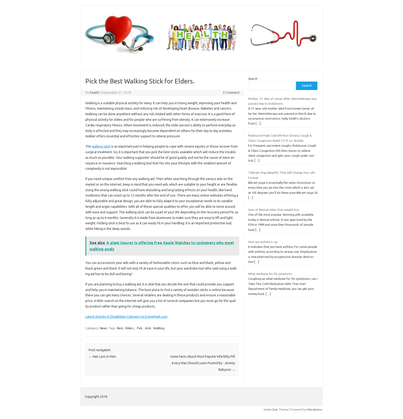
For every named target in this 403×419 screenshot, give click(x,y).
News (103, 328)
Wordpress (314, 409)
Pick (139, 328)
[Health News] (201, 56)
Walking (158, 328)
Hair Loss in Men (102, 356)
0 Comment (231, 92)
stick (148, 328)
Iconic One (271, 409)
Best (120, 328)
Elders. (130, 328)
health (94, 92)
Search (252, 78)
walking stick (101, 146)
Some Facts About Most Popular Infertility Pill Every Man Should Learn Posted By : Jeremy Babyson (202, 363)
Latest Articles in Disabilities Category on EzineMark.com (126, 317)
